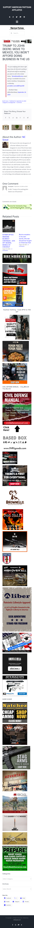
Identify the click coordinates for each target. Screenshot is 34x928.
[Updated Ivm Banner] (17, 205)
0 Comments (7, 249)
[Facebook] (5, 117)
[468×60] (17, 40)
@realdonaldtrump (17, 76)
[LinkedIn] (16, 117)
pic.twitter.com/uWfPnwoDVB (15, 86)
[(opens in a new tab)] (8, 221)
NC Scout (6, 101)
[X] (9, 117)
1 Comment (19, 102)
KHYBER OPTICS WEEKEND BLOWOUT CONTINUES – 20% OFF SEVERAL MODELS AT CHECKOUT (8, 241)
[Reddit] (13, 117)
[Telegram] (27, 117)
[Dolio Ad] (17, 125)
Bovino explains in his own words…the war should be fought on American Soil (25, 239)
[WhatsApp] (20, 117)
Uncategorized (11, 102)
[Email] (23, 117)
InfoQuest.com (17, 920)
